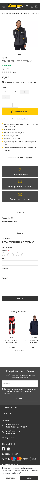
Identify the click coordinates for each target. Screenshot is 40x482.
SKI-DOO (20, 158)
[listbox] (20, 95)
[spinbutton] (10, 105)
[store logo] (16, 6)
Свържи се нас (9, 438)
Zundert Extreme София (16, 425)
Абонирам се (20, 399)
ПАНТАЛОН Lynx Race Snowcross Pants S (12, 341)
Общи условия (10, 478)
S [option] (5, 92)
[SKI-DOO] (28, 158)
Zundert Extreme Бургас (13, 432)
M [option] (15, 92)
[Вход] (32, 6)
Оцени (14, 72)
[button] (19, 54)
